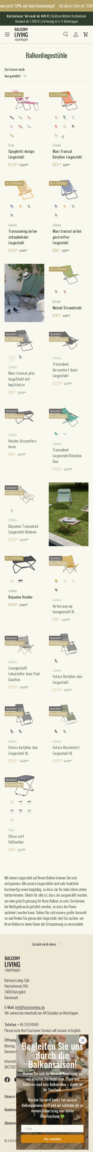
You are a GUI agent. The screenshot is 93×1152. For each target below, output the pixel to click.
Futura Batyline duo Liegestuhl (67, 679)
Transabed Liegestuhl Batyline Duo (67, 455)
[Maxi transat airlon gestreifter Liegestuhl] (68, 189)
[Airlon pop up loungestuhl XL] (68, 564)
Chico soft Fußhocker (16, 839)
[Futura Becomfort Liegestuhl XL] (68, 715)
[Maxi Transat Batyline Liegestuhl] (68, 101)
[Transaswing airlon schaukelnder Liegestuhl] (24, 189)
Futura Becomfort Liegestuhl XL (66, 750)
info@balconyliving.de (30, 1007)
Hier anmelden (52, 1138)
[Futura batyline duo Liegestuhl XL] (24, 715)
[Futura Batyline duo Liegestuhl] (68, 644)
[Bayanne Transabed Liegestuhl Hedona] (24, 494)
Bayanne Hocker (20, 597)
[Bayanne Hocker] (24, 564)
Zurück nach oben (44, 944)
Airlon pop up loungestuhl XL (64, 609)
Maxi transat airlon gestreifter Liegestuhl (67, 236)
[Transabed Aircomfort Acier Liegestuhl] (68, 340)
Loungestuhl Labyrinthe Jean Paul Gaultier (24, 673)
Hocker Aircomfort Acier (22, 444)
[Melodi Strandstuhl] (68, 275)
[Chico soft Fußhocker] (24, 786)
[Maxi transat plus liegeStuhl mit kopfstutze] (24, 340)
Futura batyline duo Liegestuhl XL (23, 750)
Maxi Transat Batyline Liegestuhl (67, 154)
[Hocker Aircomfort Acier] (24, 417)
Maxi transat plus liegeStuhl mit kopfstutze (21, 378)
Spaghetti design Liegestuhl (21, 154)
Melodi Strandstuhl (67, 308)
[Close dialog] (83, 1040)
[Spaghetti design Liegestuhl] (24, 101)
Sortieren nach (15, 69)
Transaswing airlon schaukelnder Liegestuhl (22, 236)
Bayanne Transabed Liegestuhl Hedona (23, 529)
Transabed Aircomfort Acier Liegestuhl (65, 369)
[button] (86, 34)
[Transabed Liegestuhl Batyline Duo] (68, 417)
